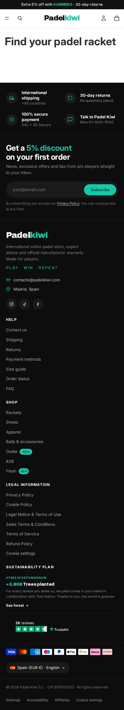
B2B (10, 461)
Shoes (12, 422)
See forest (15, 605)
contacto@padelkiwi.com (37, 279)
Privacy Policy (68, 203)
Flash (16, 471)
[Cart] (116, 18)
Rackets (13, 412)
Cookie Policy (19, 504)
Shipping (14, 339)
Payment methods (23, 359)
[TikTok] (24, 304)
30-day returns (89, 4)
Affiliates (62, 700)
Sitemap (13, 700)
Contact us (16, 329)
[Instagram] (11, 304)
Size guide (16, 369)
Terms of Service (22, 533)
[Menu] (7, 18)
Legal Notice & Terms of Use (33, 514)
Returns (13, 349)
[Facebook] (38, 304)
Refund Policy (19, 543)
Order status (17, 378)
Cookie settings (20, 553)
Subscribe (100, 190)
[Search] (19, 18)
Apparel (13, 432)
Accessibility (37, 700)
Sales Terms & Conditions (30, 524)
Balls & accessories (24, 441)
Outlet (18, 451)
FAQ (10, 388)
